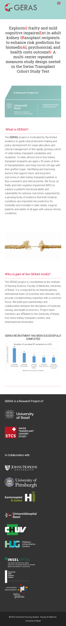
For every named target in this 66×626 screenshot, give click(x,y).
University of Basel (33, 621)
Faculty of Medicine (48, 617)
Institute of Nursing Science (27, 617)
